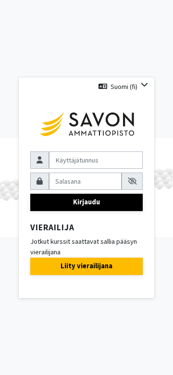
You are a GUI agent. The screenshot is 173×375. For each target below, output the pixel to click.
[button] (123, 86)
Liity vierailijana (86, 266)
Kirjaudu (86, 202)
